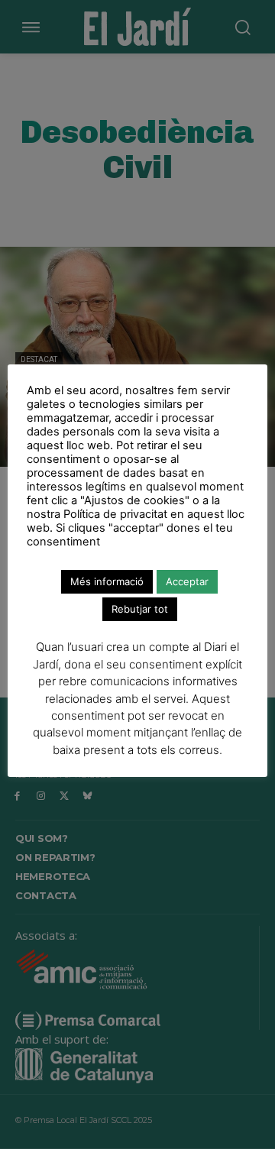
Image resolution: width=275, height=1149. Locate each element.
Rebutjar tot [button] (140, 609)
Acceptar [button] (187, 581)
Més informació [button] (107, 581)
